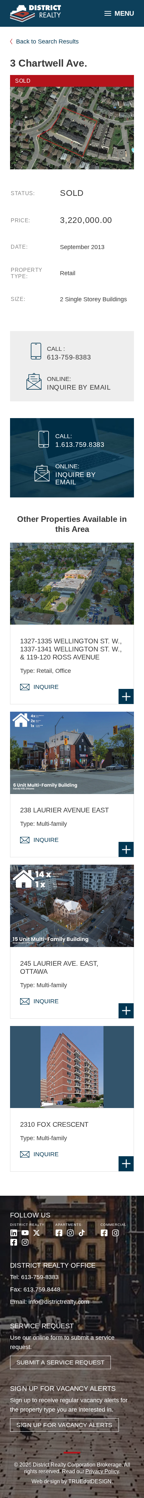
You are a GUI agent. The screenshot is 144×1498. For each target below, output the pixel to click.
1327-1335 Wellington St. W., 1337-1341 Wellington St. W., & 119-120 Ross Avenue (71, 649)
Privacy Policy (102, 1471)
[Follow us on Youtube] (25, 1233)
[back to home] (35, 13)
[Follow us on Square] (13, 1242)
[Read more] (126, 696)
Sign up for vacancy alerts (64, 1425)
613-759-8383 (40, 1277)
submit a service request (60, 1362)
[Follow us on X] (36, 1233)
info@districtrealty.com (58, 1301)
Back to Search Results (47, 41)
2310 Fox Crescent (54, 1124)
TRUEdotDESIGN (90, 1481)
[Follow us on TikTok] (81, 1233)
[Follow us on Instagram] (25, 1242)
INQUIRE (46, 687)
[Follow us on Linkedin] (13, 1233)
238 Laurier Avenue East (64, 810)
